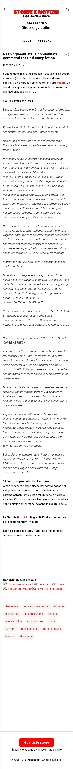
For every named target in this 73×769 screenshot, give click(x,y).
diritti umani (12, 614)
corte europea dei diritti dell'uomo (43, 606)
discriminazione (33, 614)
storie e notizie (51, 628)
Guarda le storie (36, 742)
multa (51, 621)
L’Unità (22, 517)
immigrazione (35, 621)
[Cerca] (68, 10)
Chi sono (45, 40)
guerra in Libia (13, 621)
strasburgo (26, 636)
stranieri (10, 636)
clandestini (11, 606)
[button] (68, 55)
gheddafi (53, 614)
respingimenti (29, 628)
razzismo (10, 628)
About (26, 40)
